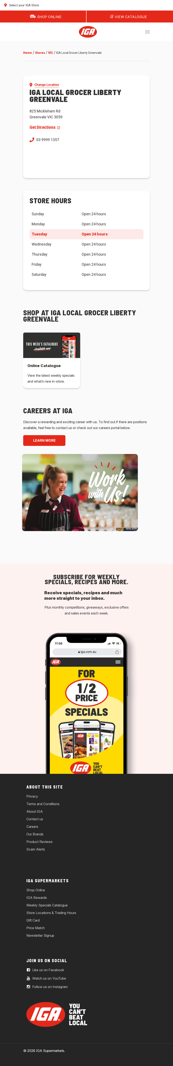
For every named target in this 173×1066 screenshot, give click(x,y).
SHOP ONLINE (49, 17)
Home (27, 52)
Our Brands (34, 834)
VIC (50, 52)
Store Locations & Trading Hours (51, 913)
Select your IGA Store (23, 5)
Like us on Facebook (47, 970)
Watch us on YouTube (48, 978)
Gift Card (33, 920)
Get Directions (42, 127)
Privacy (32, 796)
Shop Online (35, 890)
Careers (32, 826)
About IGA (34, 811)
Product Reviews (39, 842)
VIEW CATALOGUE (131, 17)
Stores (40, 52)
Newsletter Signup (40, 935)
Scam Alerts (35, 849)
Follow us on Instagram (49, 987)
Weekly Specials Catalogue (47, 905)
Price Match (35, 928)
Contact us (34, 819)
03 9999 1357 (47, 139)
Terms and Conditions (42, 804)
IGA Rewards (36, 898)
